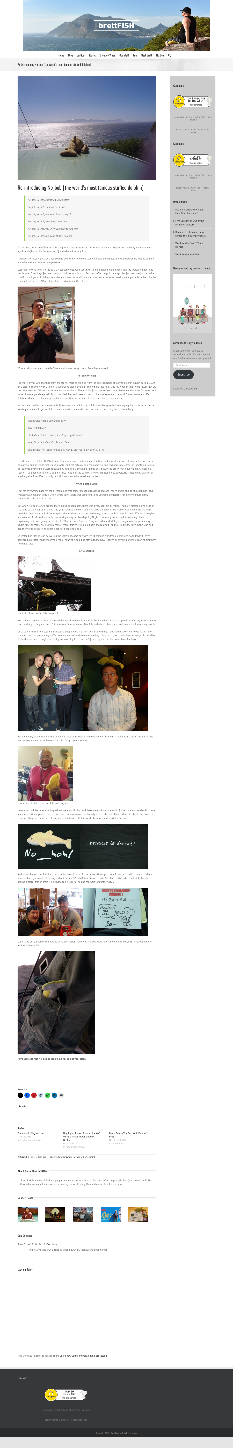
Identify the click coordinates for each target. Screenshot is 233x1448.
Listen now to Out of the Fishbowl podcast (192, 131)
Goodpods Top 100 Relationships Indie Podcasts (193, 118)
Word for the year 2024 (187, 254)
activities (53, 1157)
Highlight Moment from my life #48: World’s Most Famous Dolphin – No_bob (82, 1137)
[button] (169, 55)
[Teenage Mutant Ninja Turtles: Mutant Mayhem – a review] (57, 1215)
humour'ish (67, 1157)
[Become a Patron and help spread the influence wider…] (28, 1215)
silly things (77, 1157)
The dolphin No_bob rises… (32, 1133)
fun (59, 1157)
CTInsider (192, 388)
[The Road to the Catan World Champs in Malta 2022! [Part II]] (145, 1215)
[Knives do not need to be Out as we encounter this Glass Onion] (116, 1215)
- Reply (54, 1245)
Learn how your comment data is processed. (83, 1356)
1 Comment (90, 1157)
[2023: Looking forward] (87, 1215)
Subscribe (184, 374)
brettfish (23, 1157)
